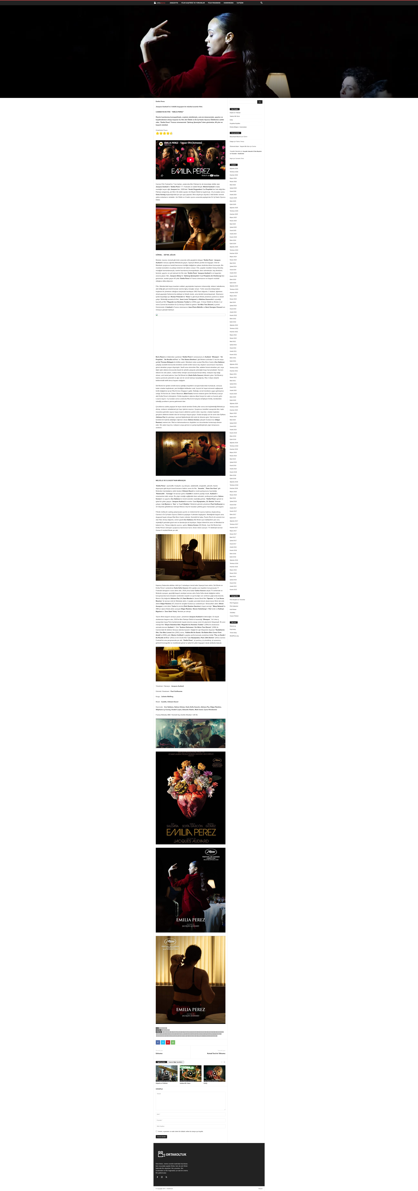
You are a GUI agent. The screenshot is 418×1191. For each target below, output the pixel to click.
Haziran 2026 (234, 175)
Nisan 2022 (233, 338)
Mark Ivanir (183, 1036)
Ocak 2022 (233, 348)
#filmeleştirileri (176, 1032)
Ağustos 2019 (234, 442)
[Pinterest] (168, 1042)
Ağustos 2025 (234, 207)
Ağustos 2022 (234, 325)
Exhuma (159, 1053)
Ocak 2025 (233, 230)
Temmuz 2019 (234, 446)
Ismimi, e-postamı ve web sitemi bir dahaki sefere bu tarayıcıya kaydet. (180, 1131)
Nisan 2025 (233, 221)
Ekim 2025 (233, 201)
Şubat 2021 (233, 384)
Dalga (231, 141)
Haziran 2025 (234, 214)
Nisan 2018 (233, 495)
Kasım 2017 (233, 511)
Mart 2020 (233, 420)
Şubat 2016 (233, 580)
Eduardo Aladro (191, 1034)
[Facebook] (158, 1042)
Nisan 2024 (233, 260)
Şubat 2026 (233, 188)
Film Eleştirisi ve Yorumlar (193, 3)
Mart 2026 (233, 185)
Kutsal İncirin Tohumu (216, 1053)
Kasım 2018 (233, 472)
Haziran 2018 (234, 488)
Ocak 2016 (233, 583)
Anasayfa (174, 3)
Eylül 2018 (233, 478)
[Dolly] (214, 1073)
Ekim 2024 (233, 240)
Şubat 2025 (233, 227)
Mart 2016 (233, 576)
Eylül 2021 (233, 361)
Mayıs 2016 (233, 570)
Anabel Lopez (160, 1034)
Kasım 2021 (233, 354)
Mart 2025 (233, 224)
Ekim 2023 (233, 279)
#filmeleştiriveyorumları (190, 1032)
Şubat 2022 (233, 345)
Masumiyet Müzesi (235, 136)
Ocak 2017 (233, 544)
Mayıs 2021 (233, 374)
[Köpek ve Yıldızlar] (167, 1073)
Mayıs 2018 (233, 491)
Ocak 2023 (233, 309)
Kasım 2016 (233, 550)
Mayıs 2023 (233, 296)
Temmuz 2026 (234, 172)
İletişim (240, 3)
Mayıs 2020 (233, 413)
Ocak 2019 (233, 465)
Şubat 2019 (233, 462)
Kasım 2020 (233, 393)
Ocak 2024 (233, 269)
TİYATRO (232, 613)
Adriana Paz (219, 1032)
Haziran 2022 (234, 331)
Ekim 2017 (233, 514)
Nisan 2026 (233, 181)
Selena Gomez (192, 1036)
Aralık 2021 (233, 351)
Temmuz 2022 (234, 328)
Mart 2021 (233, 380)
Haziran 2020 (234, 410)
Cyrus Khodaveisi (170, 1034)
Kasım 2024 (233, 237)
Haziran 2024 (234, 253)
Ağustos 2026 (234, 168)
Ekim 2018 (233, 475)
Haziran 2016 (234, 566)
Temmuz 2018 (234, 485)
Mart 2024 (233, 263)
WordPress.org (234, 636)
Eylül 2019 (233, 439)
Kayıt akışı (233, 629)
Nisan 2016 (233, 573)
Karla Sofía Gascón (173, 1036)
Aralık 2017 (233, 508)
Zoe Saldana (213, 1036)
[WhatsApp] (173, 1042)
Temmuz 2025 (234, 211)
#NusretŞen (202, 1032)
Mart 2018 (233, 498)
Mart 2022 (233, 341)
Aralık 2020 (233, 390)
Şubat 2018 (233, 501)
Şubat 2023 (233, 305)
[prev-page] (222, 1062)
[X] (163, 1042)
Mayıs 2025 (233, 217)
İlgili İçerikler (161, 1062)
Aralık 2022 (233, 312)
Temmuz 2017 (234, 524)
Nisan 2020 (233, 416)
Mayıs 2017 (233, 531)
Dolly (205, 1083)
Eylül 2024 (233, 243)
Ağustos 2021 (234, 364)
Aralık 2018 (233, 469)
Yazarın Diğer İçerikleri (175, 1062)
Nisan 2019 (233, 456)
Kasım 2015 (233, 589)
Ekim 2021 (233, 358)
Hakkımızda (228, 3)
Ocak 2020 (233, 426)
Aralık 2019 (233, 429)
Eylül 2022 (233, 322)
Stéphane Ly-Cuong (203, 1036)
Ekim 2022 (233, 318)
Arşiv (231, 158)
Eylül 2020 (233, 400)
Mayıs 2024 (233, 256)
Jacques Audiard (161, 1036)
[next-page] (224, 1062)
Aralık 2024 (233, 234)
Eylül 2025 (233, 204)
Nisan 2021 (233, 377)
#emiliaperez (167, 1032)
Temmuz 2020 (234, 407)
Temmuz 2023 (234, 289)
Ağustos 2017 (234, 521)
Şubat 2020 (233, 423)
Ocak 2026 (233, 191)
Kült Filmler (233, 609)
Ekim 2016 (233, 553)
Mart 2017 (233, 537)
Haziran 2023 (234, 292)
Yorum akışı (233, 632)
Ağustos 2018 (234, 482)
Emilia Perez (163, 1028)
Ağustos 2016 (234, 560)
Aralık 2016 (233, 547)
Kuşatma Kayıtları (235, 123)
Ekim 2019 (233, 436)
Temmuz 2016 (234, 563)
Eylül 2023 (233, 283)
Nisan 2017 (233, 534)
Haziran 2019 (234, 449)
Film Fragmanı (214, 3)
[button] (261, 2)
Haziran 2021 (234, 371)
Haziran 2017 (234, 527)
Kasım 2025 (233, 198)
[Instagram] (162, 1177)
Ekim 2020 (233, 397)
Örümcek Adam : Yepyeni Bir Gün (239, 146)
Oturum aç (233, 626)
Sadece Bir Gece (185, 1083)
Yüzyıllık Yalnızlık (235, 151)
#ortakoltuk (210, 1032)
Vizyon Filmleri (234, 616)
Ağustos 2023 (234, 286)
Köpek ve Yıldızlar (162, 1083)
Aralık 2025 (233, 194)
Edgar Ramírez (181, 1034)
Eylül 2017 (233, 518)
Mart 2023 (233, 302)
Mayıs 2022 (233, 335)
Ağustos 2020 (234, 403)
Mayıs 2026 (233, 178)
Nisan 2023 (233, 299)
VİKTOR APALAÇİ (164, 89)
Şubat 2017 (233, 540)
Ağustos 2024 (234, 247)
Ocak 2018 (233, 504)
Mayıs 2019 (233, 452)
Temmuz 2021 (234, 367)
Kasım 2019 (233, 433)
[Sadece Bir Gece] (190, 1073)
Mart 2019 (233, 459)
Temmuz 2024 (234, 250)
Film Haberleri (234, 606)
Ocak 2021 (233, 387)
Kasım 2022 (233, 315)
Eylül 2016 (233, 557)
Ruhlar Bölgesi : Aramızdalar (238, 127)
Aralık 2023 (233, 273)
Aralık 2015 (233, 586)
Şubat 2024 (233, 266)
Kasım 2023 (233, 276)
